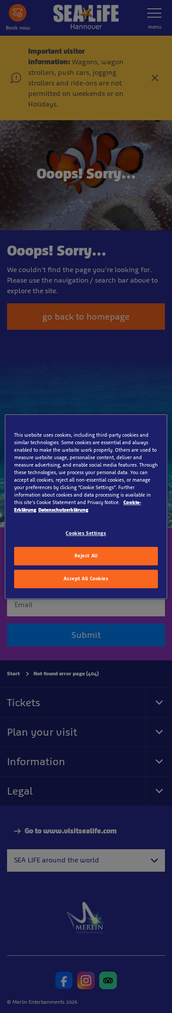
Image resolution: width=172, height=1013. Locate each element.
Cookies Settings (86, 533)
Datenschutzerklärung (63, 510)
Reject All (86, 556)
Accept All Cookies (86, 578)
